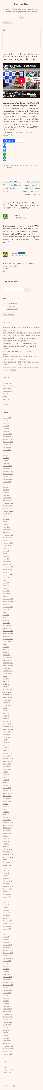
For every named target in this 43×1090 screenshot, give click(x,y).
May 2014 (6, 809)
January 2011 (7, 916)
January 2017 (7, 724)
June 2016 (6, 743)
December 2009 (8, 950)
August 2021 (7, 578)
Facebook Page (12, 303)
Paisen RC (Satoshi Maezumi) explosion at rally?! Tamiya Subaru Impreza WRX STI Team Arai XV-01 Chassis (31, 188)
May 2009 (6, 969)
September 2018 (8, 671)
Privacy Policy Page (9, 1070)
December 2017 (8, 695)
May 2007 (6, 1033)
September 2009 (8, 958)
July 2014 (5, 804)
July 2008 (5, 995)
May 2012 (6, 873)
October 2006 (7, 1051)
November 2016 (8, 729)
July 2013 (5, 836)
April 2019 (6, 652)
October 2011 (7, 892)
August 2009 (7, 961)
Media (30, 165)
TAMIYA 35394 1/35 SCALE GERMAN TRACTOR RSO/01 (20, 343)
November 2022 (8, 538)
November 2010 (8, 921)
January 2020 (7, 628)
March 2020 (6, 623)
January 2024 (7, 500)
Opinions (6, 399)
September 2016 (8, 735)
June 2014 (6, 806)
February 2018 (7, 689)
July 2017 (5, 708)
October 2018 (7, 668)
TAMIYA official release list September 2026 (17, 341)
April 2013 (6, 844)
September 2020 (8, 607)
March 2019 (6, 655)
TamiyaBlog (21, 4)
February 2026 (7, 434)
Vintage (35, 165)
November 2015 (8, 761)
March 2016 (6, 751)
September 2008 (8, 990)
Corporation (7, 383)
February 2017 (7, 721)
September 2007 (8, 1022)
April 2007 (6, 1035)
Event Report (23, 165)
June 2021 (6, 583)
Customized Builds (9, 386)
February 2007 (7, 1041)
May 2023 (6, 522)
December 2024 (8, 471)
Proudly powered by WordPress (12, 1086)
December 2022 (8, 535)
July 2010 (5, 932)
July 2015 (5, 772)
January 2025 (7, 468)
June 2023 (6, 519)
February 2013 (7, 849)
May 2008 (6, 1001)
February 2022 (7, 562)
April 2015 (6, 780)
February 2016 (7, 753)
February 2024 (7, 498)
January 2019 (7, 660)
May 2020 (6, 617)
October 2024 (7, 476)
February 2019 (7, 657)
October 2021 (7, 572)
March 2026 (6, 431)
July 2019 (5, 644)
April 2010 (6, 940)
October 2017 (7, 700)
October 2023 (7, 508)
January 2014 (7, 820)
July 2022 (5, 548)
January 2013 (7, 852)
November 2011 (8, 889)
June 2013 (6, 838)
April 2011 (6, 908)
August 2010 (7, 929)
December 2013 (8, 822)
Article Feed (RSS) (12, 309)
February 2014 (7, 817)
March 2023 (6, 527)
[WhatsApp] (21, 156)
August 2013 (7, 833)
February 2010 (7, 945)
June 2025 (6, 455)
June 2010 (6, 934)
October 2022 (7, 540)
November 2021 (8, 570)
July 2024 (5, 484)
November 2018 (8, 665)
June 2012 (6, 870)
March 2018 (6, 687)
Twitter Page (11, 306)
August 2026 (7, 418)
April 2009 (6, 971)
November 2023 (8, 506)
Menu (21, 17)
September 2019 (8, 639)
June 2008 (6, 998)
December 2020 (8, 599)
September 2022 (8, 543)
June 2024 (6, 487)
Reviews (5, 402)
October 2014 (7, 796)
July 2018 (5, 676)
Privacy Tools (7, 1073)
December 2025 (8, 439)
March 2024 (6, 495)
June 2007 (6, 1030)
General (5, 394)
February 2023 (7, 530)
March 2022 (6, 559)
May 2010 (6, 937)
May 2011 (6, 905)
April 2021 (6, 588)
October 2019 (7, 636)
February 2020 (7, 625)
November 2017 (8, 697)
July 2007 (5, 1027)
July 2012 (5, 868)
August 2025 (7, 450)
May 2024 (6, 490)
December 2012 (8, 854)
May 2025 (6, 458)
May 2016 (6, 745)
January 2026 (7, 436)
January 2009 (7, 979)
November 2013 (8, 825)
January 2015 (7, 788)
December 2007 (8, 1014)
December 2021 (8, 567)
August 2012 (7, 865)
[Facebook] (21, 145)
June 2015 (6, 774)
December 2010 (8, 918)
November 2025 (8, 442)
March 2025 (6, 463)
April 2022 (6, 556)
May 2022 (6, 554)
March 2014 (6, 814)
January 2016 (7, 756)
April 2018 (6, 684)
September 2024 (8, 479)
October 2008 (7, 987)
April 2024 (6, 492)
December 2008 (8, 982)
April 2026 (6, 429)
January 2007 (7, 1043)
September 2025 (8, 447)
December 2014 (8, 790)
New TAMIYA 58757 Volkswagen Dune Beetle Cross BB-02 (21, 333)
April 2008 (6, 1003)
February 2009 (7, 977)
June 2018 (6, 679)
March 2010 (6, 942)
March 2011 (6, 910)
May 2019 (6, 649)
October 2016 (7, 732)
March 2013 (6, 846)
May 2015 (6, 777)
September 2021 (8, 575)
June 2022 (6, 551)
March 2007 (6, 1038)
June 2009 (6, 966)
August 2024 (7, 482)
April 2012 (6, 876)
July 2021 (5, 580)
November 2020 (8, 601)
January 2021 (7, 596)
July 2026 (5, 421)
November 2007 (8, 1017)
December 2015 (8, 759)
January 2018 (7, 692)
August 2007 (7, 1025)
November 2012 (8, 857)
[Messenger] (21, 159)
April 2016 (6, 748)
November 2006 (8, 1049)
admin (17, 168)
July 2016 (5, 740)
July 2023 (5, 516)
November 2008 (8, 985)
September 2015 (8, 767)
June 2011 (6, 902)
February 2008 (7, 1009)
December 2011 (8, 886)
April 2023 (6, 524)
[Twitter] (21, 149)
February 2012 (7, 881)
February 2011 (7, 913)
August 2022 (7, 546)
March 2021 (6, 591)
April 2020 (6, 620)
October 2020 (7, 604)
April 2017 (6, 716)
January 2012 (7, 884)
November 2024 (8, 474)
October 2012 (7, 860)
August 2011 (7, 897)
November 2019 (8, 633)
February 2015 (7, 785)
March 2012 (6, 878)
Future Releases (8, 391)
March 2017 (6, 719)
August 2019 (7, 641)
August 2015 (7, 769)
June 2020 (6, 615)
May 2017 (6, 713)
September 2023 (8, 511)
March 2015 (6, 782)
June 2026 (6, 423)
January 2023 (7, 532)
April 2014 (6, 812)
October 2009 (7, 955)
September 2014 (8, 798)
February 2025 (7, 466)
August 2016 (7, 737)
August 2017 (7, 705)
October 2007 (7, 1019)
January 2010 (7, 947)
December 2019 (8, 631)
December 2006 (8, 1046)
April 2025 (6, 460)
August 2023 (7, 514)
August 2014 (7, 801)
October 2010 (7, 924)
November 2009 (8, 953)
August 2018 (7, 673)
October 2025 (7, 444)
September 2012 (8, 862)
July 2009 (5, 963)
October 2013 (7, 828)
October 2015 (7, 764)
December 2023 (8, 503)
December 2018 (8, 663)
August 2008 (7, 993)
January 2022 (7, 564)
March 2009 (6, 974)
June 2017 (6, 711)
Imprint (5, 1067)
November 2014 (8, 793)
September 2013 (8, 830)
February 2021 (7, 594)
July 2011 (5, 900)
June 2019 (6, 647)
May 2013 (6, 841)
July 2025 (5, 452)
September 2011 (8, 894)
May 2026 (6, 426)
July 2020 (5, 612)
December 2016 (8, 727)
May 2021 (6, 586)
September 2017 (8, 703)
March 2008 (6, 1006)
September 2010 (8, 926)
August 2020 (7, 609)
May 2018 (6, 681)
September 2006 (8, 1054)
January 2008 (7, 1011)
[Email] (21, 152)
